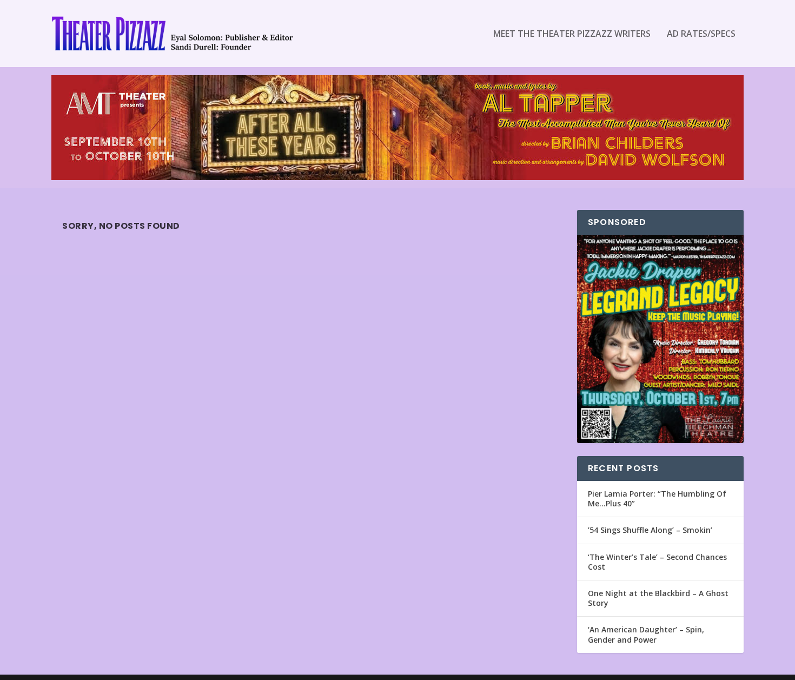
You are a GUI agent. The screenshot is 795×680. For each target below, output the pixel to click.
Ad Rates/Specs (701, 34)
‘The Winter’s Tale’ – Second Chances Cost (657, 562)
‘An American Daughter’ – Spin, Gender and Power (646, 634)
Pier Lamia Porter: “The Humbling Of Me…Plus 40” (657, 498)
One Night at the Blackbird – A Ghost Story (658, 598)
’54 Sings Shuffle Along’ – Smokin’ (650, 530)
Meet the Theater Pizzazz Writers (572, 34)
